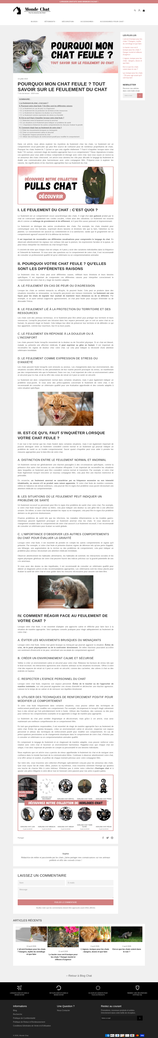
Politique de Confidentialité (24, 1018)
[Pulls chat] (65, 204)
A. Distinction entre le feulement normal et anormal (38, 120)
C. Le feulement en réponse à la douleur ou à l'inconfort (40, 113)
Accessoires (87, 21)
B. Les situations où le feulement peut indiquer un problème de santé (45, 123)
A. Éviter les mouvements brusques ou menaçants (38, 130)
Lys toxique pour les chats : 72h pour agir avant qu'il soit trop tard (133, 75)
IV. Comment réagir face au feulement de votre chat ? (40, 128)
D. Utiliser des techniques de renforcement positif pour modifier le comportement (49, 137)
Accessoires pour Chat (112, 21)
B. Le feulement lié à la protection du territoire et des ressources (43, 111)
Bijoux (34, 21)
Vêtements (49, 21)
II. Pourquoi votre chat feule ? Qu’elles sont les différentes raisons (45, 106)
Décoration (68, 21)
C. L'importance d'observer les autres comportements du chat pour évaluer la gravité (51, 125)
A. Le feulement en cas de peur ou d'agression (37, 108)
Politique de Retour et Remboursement (29, 1022)
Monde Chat (23, 1035)
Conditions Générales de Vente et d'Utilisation (32, 1026)
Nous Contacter (63, 1010)
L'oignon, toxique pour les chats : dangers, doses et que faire (132, 60)
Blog (15, 1010)
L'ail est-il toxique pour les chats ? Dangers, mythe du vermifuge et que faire (132, 41)
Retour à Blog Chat (80, 975)
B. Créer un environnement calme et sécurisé (36, 132)
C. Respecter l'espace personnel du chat (34, 135)
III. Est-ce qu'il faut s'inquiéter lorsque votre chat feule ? (41, 118)
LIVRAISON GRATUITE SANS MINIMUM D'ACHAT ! (79, 2)
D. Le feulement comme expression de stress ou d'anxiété (41, 115)
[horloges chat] (65, 830)
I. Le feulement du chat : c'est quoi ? (33, 103)
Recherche (17, 1014)
